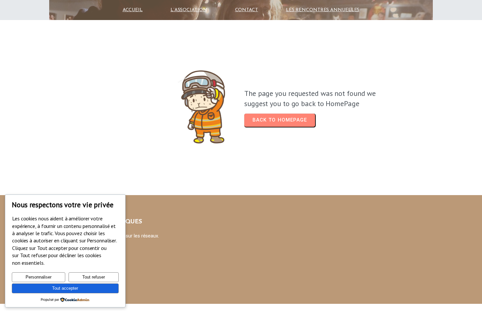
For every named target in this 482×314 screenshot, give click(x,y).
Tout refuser (93, 277)
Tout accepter (65, 288)
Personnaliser (38, 277)
